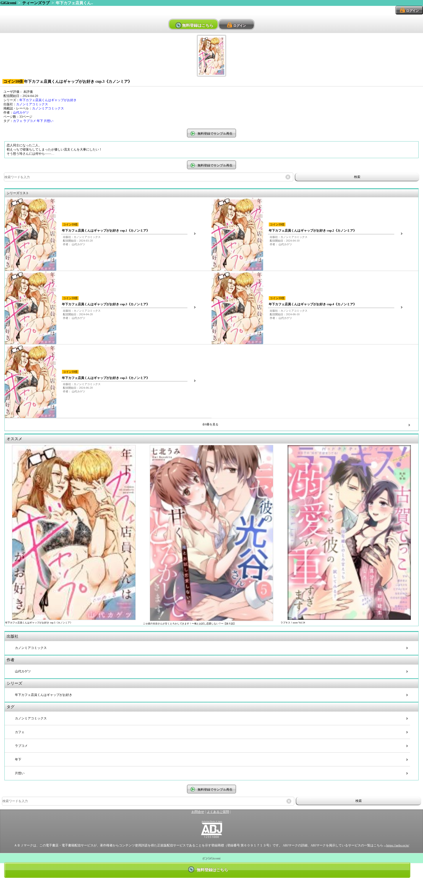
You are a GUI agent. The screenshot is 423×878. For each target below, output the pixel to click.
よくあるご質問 (218, 812)
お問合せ (197, 812)
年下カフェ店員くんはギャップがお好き (48, 100)
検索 (357, 177)
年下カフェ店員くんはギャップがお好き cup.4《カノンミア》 (312, 304)
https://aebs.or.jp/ (397, 845)
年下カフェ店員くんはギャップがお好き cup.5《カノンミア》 (106, 378)
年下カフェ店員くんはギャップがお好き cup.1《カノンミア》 (106, 230)
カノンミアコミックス (32, 104)
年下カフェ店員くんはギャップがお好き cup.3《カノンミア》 (106, 304)
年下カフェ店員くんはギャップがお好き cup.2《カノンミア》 (312, 230)
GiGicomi (8, 3)
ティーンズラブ (36, 3)
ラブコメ (29, 121)
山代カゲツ (21, 112)
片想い (48, 121)
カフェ (18, 121)
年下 (40, 121)
